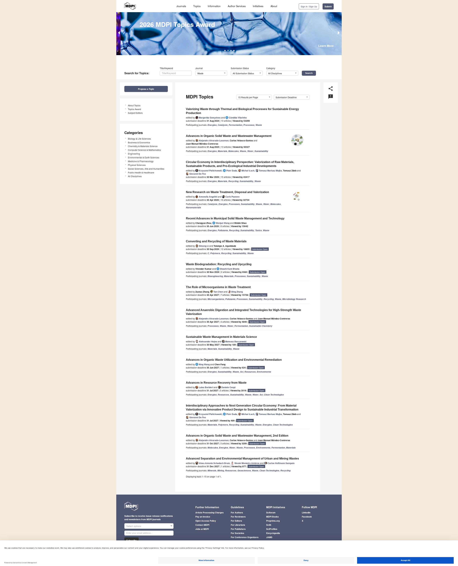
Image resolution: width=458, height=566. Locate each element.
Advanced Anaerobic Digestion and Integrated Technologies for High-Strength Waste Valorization (243, 311)
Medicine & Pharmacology (141, 161)
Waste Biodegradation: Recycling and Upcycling (219, 264)
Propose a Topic (146, 89)
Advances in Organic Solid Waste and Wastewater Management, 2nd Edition (237, 435)
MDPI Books (272, 516)
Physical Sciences (137, 164)
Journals (181, 6)
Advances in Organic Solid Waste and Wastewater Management (228, 135)
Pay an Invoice (202, 516)
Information (214, 6)
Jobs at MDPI (202, 529)
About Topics (134, 105)
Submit (328, 6)
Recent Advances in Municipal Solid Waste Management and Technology (235, 218)
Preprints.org (273, 520)
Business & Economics (139, 142)
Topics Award (134, 109)
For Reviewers (238, 516)
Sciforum (271, 512)
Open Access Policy (205, 520)
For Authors (237, 512)
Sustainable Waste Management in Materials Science (221, 336)
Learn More (326, 46)
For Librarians (238, 524)
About (274, 6)
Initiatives (258, 6)
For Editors (236, 520)
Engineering (134, 153)
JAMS (269, 537)
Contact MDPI (202, 524)
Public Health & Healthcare (141, 172)
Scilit (268, 524)
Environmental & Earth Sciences (143, 157)
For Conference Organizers (245, 537)
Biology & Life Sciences (139, 138)
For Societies (237, 533)
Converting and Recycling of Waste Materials (216, 241)
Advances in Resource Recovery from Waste (216, 382)
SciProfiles (271, 529)
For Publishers (238, 529)
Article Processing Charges (209, 512)
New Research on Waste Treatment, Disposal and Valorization (227, 192)
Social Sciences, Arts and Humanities (146, 168)
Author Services (237, 6)
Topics (197, 6)
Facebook (307, 516)
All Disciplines (135, 176)
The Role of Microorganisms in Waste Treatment (218, 287)
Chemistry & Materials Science (143, 146)
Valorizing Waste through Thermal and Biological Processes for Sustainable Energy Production (242, 111)
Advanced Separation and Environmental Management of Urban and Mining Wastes (242, 458)
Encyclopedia (273, 533)
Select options (133, 526)
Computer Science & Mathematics (144, 149)
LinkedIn (306, 512)
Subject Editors (135, 112)
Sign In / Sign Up (309, 6)
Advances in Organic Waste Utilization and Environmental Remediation (234, 359)
